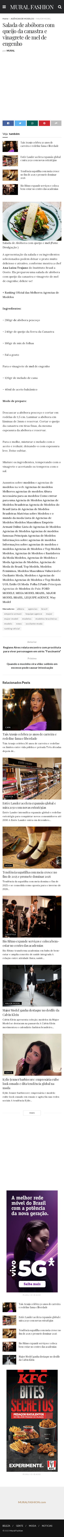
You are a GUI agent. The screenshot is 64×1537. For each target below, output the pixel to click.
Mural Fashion (16, 1530)
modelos (29, 482)
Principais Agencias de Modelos (35, 535)
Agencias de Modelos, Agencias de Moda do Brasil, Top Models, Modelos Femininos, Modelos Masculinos (29, 566)
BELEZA (9, 796)
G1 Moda (23, 584)
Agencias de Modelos (16, 531)
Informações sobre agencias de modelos (29, 540)
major (49, 614)
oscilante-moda (34, 623)
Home (5, 18)
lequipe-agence (34, 614)
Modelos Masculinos (28, 522)
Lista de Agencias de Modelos (41, 526)
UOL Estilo (10, 584)
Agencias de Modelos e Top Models (37, 549)
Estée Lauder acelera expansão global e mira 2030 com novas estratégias (40, 158)
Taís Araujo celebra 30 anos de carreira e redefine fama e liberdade (39, 144)
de (15, 320)
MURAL (11, 50)
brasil (44, 609)
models (8, 623)
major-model (11, 618)
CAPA (8, 727)
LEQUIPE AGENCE (36, 597)
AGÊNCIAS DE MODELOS (22, 18)
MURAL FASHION (32, 7)
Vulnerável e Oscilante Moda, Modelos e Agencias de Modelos (32, 575)
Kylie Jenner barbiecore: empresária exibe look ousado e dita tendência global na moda (31, 1083)
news (19, 623)
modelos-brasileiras (46, 618)
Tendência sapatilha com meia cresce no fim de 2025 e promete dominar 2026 (39, 174)
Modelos (24, 588)
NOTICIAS (47, 1525)
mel (47, 243)
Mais (32, 1113)
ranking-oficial (12, 628)
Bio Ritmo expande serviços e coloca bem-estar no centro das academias (39, 187)
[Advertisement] (32, 86)
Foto (54, 243)
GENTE (8, 1072)
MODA (8, 865)
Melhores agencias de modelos (23, 491)
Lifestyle (10, 934)
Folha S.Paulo (38, 584)
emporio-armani (13, 614)
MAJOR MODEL (43, 18)
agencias (33, 609)
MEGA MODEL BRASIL (30, 593)
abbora (20, 609)
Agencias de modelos (39, 487)
